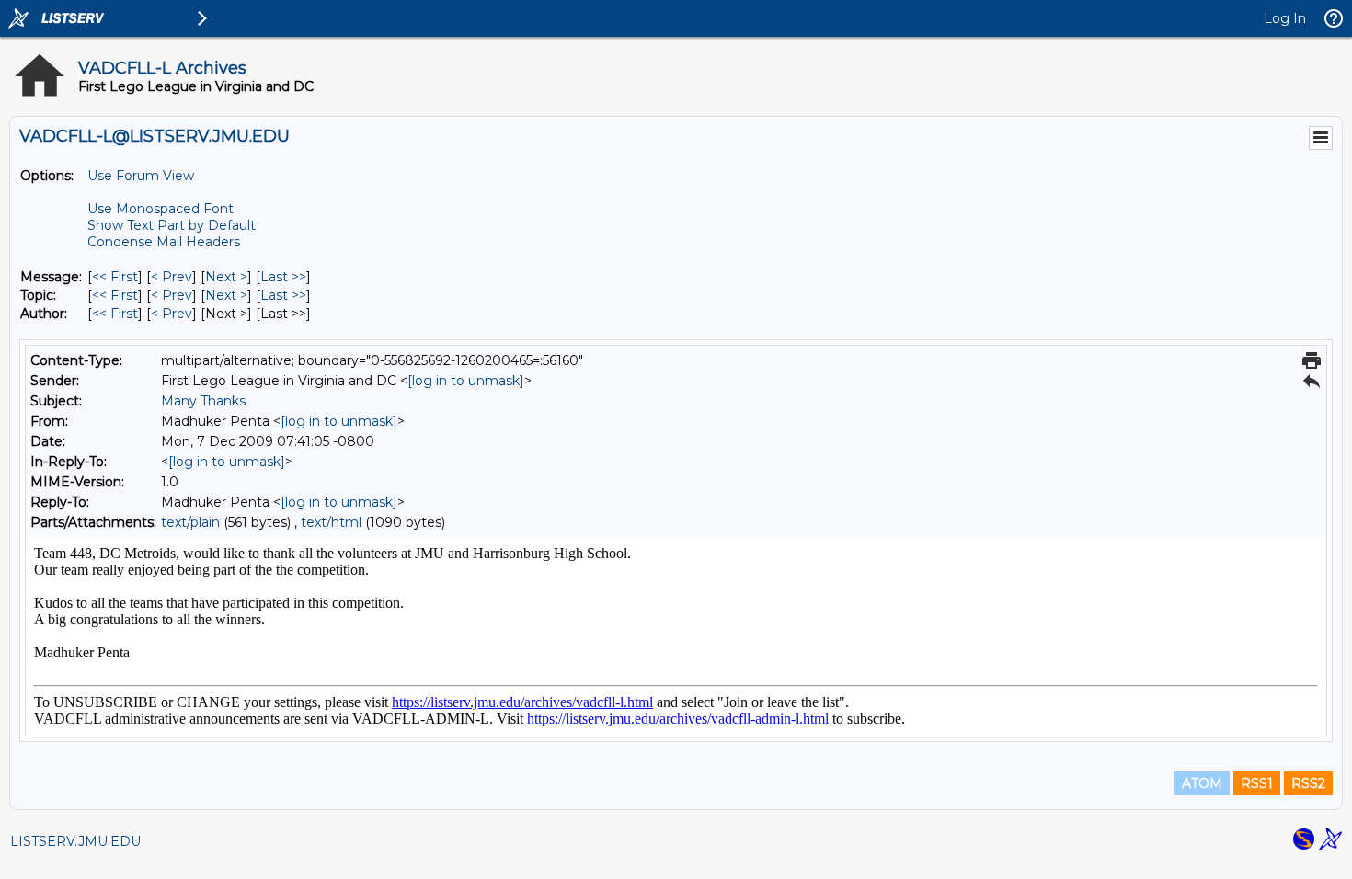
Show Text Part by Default (171, 225)
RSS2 (1308, 783)
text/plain (190, 522)
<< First (115, 276)
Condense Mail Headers (163, 242)
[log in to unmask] (465, 380)
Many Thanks (203, 401)
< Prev (171, 276)
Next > (226, 276)
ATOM (1202, 783)
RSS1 (1257, 783)
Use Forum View (140, 175)
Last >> (283, 276)
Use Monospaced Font (160, 208)
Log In (1285, 18)
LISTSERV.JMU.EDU (75, 841)
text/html (331, 522)
